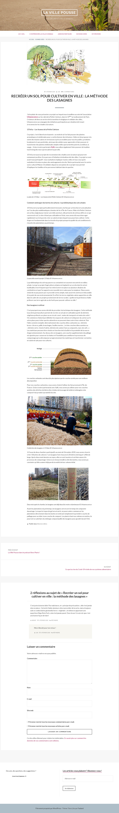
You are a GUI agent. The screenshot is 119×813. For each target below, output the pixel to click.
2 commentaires (68, 92)
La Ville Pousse (59, 12)
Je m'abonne (69, 788)
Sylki (53, 147)
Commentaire (32, 658)
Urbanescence (32, 117)
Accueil (21, 34)
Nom (28, 688)
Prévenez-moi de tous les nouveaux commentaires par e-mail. (51, 722)
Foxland (80, 808)
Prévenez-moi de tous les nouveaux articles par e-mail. (48, 726)
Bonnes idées (81, 34)
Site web (30, 710)
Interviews (96, 34)
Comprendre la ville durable (41, 34)
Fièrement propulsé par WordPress (48, 808)
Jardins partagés (65, 34)
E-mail (29, 699)
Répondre (54, 620)
